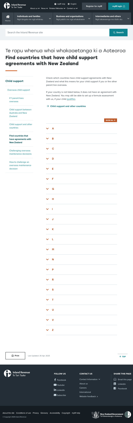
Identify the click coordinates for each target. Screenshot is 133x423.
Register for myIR (94, 6)
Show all (109, 120)
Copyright (66, 413)
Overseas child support (18, 90)
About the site (8, 413)
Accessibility (55, 413)
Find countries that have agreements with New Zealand (20, 139)
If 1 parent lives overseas (16, 100)
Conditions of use (23, 413)
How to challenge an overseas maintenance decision (20, 165)
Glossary (44, 413)
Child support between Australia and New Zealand (20, 113)
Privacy (36, 413)
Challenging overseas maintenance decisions (20, 152)
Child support (14, 81)
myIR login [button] (117, 6)
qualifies (71, 99)
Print (17, 355)
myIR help (76, 413)
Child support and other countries (20, 126)
